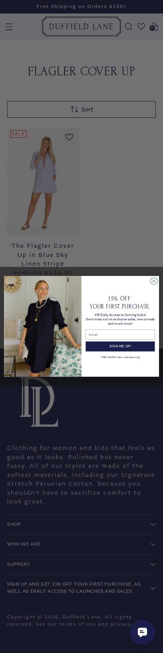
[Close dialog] (153, 281)
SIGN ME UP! (120, 347)
